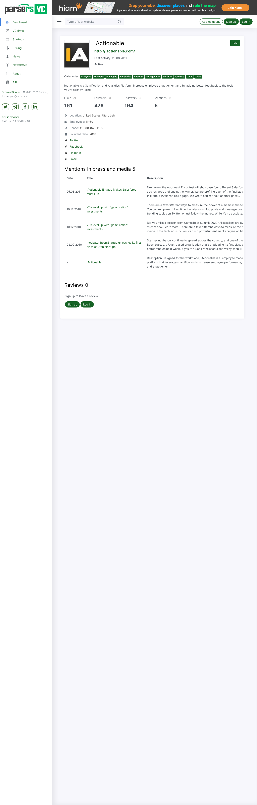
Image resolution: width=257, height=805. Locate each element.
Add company (211, 21)
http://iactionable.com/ (114, 51)
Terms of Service (11, 92)
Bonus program (10, 117)
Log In (246, 21)
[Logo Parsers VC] (26, 9)
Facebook (76, 146)
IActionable (94, 262)
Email (73, 159)
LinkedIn (75, 152)
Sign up (231, 21)
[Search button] (119, 21)
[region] (26, 402)
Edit (235, 43)
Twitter (74, 140)
